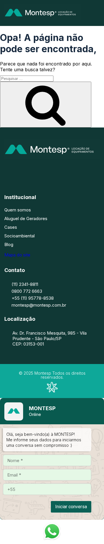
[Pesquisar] (45, 104)
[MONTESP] (42, 19)
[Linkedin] (60, 170)
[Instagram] (43, 170)
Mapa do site (17, 255)
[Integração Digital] (52, 391)
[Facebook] (26, 170)
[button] (97, 13)
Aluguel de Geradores (25, 218)
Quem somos (17, 210)
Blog (8, 244)
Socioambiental (19, 236)
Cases (10, 227)
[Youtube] (78, 170)
